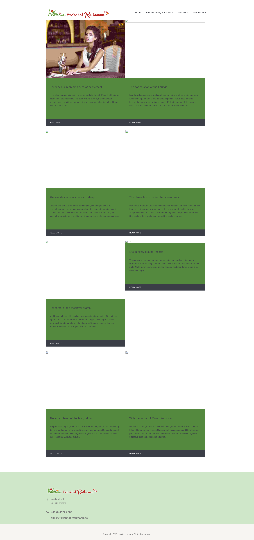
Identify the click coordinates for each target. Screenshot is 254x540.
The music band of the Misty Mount (71, 418)
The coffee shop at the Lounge (148, 87)
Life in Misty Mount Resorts (146, 251)
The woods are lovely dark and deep (72, 197)
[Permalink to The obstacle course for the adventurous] (165, 132)
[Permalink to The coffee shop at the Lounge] (165, 22)
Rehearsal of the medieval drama (70, 307)
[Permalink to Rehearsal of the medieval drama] (85, 243)
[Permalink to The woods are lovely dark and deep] (85, 132)
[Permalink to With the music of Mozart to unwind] (165, 353)
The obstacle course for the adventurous (154, 197)
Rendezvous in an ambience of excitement (76, 87)
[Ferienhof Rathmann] (78, 13)
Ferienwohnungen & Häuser (159, 12)
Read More (56, 122)
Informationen (199, 12)
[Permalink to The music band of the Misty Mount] (85, 353)
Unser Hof (183, 12)
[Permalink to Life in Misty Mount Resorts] (128, 241)
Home (138, 12)
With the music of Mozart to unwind (151, 418)
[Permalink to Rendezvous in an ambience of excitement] (85, 77)
